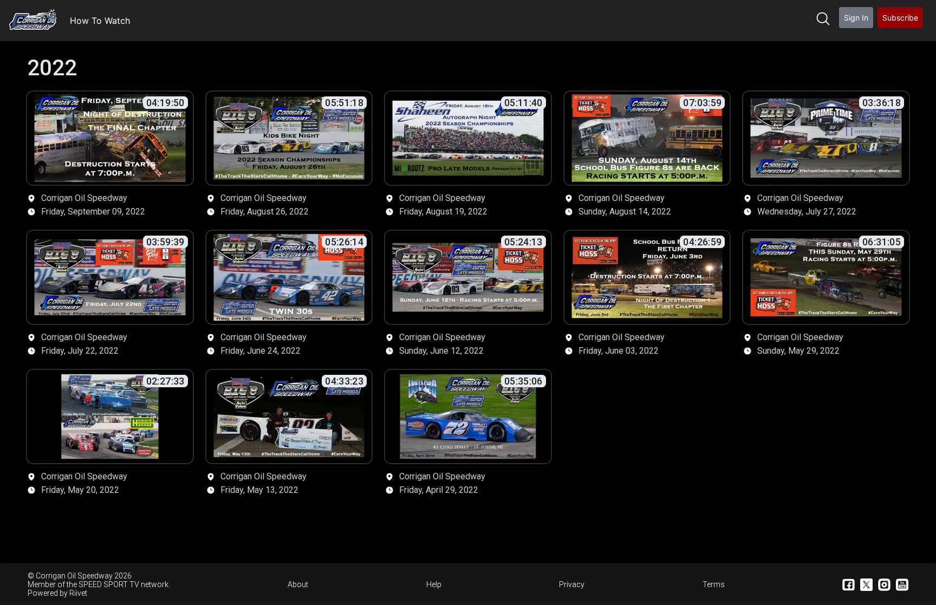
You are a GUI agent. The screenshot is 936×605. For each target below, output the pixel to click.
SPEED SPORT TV (109, 584)
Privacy (571, 584)
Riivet (78, 593)
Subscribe (900, 17)
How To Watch (100, 20)
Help (433, 584)
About (298, 584)
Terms (714, 584)
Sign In (856, 17)
